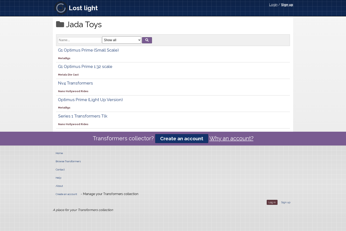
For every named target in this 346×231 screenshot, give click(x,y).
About (59, 185)
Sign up (287, 5)
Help (58, 177)
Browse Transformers (68, 161)
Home (59, 153)
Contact (60, 169)
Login (273, 5)
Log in (272, 202)
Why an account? (231, 138)
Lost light (83, 8)
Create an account (181, 138)
